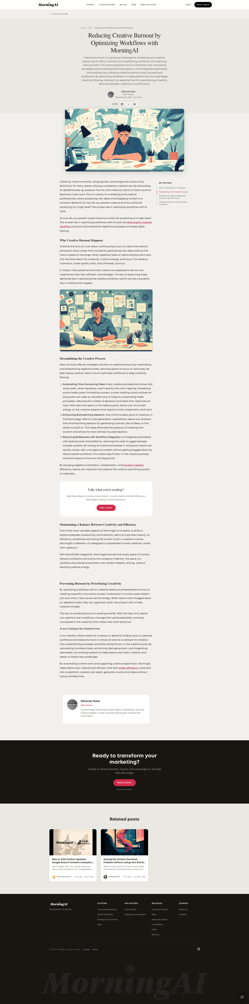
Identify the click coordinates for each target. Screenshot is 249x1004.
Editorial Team (90, 701)
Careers (182, 914)
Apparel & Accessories (135, 914)
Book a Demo (203, 4)
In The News (157, 924)
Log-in (188, 4)
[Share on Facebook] (134, 104)
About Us (183, 909)
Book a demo (106, 508)
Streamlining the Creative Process (173, 192)
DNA (99, 924)
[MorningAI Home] (48, 5)
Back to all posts (60, 14)
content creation (134, 465)
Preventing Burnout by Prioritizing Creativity (173, 203)
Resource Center (148, 4)
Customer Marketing (106, 909)
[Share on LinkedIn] (122, 104)
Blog (134, 4)
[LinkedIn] (198, 950)
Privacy (86, 949)
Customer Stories (107, 4)
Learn (154, 929)
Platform (90, 4)
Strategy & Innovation (107, 919)
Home (83, 28)
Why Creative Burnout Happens (172, 188)
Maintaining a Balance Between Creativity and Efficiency (172, 197)
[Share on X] (128, 104)
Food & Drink (130, 909)
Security (123, 4)
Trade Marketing (105, 914)
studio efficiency (128, 668)
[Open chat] (242, 997)
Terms (95, 949)
